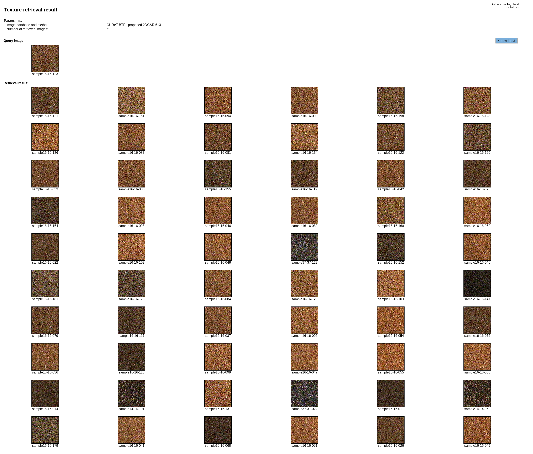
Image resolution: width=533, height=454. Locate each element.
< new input (506, 40)
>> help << (512, 7)
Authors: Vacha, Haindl (505, 4)
